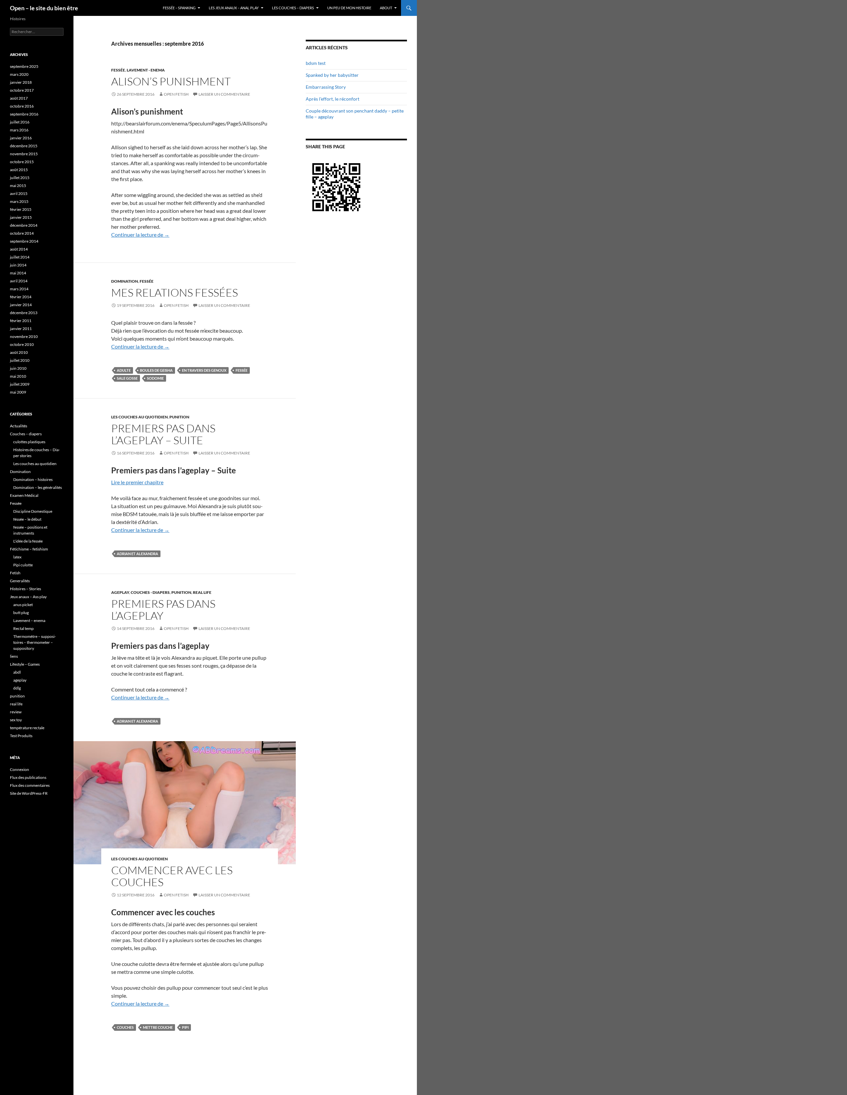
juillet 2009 (19, 384)
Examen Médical (24, 495)
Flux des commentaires (30, 785)
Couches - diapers (150, 592)
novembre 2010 (24, 336)
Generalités (20, 580)
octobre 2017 (22, 90)
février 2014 (20, 296)
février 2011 (20, 320)
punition (179, 416)
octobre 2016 (22, 106)
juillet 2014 (19, 257)
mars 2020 (19, 74)
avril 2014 (18, 280)
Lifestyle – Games (25, 664)
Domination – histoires (33, 479)
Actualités (18, 425)
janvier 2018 (21, 82)
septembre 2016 (24, 114)
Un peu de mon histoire (349, 8)
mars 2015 (19, 201)
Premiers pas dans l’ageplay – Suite (163, 434)
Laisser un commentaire (224, 94)
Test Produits (21, 735)
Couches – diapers (26, 433)
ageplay (120, 592)
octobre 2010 (22, 344)
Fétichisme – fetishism (29, 549)
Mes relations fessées (174, 292)
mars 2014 (19, 288)
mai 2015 (18, 185)
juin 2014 (18, 264)
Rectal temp (23, 628)
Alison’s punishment (171, 81)
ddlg (17, 688)
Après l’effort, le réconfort (332, 99)
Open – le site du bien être (44, 8)
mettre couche (158, 1027)
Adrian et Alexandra (137, 553)
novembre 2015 (24, 153)
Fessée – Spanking (179, 8)
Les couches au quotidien (139, 416)
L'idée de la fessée (28, 541)
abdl (17, 672)
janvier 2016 (21, 137)
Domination (124, 281)
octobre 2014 (22, 233)
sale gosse (127, 378)
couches (125, 1027)
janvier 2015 (21, 217)
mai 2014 (18, 272)
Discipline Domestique (32, 511)
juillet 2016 (19, 121)
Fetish (15, 572)
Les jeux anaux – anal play (234, 8)
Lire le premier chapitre (137, 482)
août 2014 (19, 249)
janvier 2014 (21, 304)
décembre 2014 (23, 225)
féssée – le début (27, 519)
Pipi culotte (23, 564)
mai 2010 (18, 376)
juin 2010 (18, 368)
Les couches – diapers (293, 8)
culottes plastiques (29, 441)
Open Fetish (176, 94)
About (386, 8)
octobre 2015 (22, 161)
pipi (185, 1027)
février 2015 (20, 209)
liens (14, 656)
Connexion (19, 769)
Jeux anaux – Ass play (28, 596)
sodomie (155, 378)
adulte (124, 370)
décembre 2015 (23, 145)
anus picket (23, 604)
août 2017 (19, 98)
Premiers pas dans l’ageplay (163, 609)
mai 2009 (18, 392)
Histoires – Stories (25, 588)
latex (17, 556)
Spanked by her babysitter (332, 75)
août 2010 (19, 352)
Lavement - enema (146, 70)
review (16, 711)
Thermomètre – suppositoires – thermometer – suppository (34, 642)
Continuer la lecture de (140, 234)
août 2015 (19, 169)
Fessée (118, 70)
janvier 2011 (21, 328)
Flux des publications (28, 777)
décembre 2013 (23, 312)
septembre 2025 (24, 66)
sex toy (16, 719)
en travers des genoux (204, 370)
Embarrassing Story (326, 87)
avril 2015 (18, 193)
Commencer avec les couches (172, 876)
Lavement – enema (29, 620)
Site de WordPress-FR (29, 793)
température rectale (27, 727)
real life (202, 592)
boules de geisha (156, 370)
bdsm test (316, 63)
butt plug (21, 612)
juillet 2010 (19, 360)
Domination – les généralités (37, 487)
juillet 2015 (19, 177)
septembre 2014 (24, 241)
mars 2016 (19, 129)
